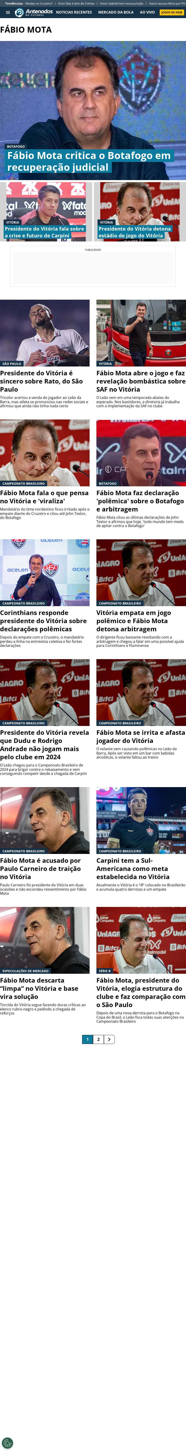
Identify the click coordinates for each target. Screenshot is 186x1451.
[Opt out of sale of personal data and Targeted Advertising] (7, 1443)
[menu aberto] (8, 12)
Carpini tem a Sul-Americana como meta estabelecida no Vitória (133, 868)
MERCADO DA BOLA (116, 12)
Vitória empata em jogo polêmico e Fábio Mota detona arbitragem (133, 620)
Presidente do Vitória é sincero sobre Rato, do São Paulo (41, 381)
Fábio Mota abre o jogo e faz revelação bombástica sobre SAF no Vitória (141, 381)
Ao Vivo (147, 12)
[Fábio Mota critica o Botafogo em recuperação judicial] (93, 110)
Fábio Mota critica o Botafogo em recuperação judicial (89, 161)
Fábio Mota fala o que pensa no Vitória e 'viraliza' (44, 496)
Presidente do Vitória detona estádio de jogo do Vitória (135, 232)
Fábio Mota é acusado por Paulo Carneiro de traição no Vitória (40, 868)
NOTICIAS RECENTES (74, 12)
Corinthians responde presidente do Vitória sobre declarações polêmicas (43, 620)
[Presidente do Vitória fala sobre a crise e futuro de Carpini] (46, 211)
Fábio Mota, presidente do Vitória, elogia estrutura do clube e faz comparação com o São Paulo (141, 992)
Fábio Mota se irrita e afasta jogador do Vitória (140, 736)
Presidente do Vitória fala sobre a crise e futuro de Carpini (44, 232)
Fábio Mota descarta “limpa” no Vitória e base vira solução (39, 988)
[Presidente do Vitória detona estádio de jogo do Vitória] (140, 211)
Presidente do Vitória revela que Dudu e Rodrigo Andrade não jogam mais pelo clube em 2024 (44, 744)
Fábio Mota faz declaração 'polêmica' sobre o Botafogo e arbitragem (140, 500)
